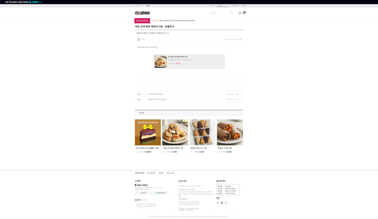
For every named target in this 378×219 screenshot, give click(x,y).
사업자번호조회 (183, 199)
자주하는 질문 (170, 173)
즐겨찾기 (244, 5)
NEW (165, 20)
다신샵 (148, 6)
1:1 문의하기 (143, 193)
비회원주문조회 (235, 5)
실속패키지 (177, 20)
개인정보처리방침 (139, 173)
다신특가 (170, 20)
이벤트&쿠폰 (191, 20)
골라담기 (184, 20)
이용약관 (161, 173)
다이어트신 (137, 6)
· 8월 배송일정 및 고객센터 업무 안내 (145, 204)
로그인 (213, 5)
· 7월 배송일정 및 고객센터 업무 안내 (145, 206)
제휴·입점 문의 (151, 173)
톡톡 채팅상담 (161, 193)
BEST (162, 20)
